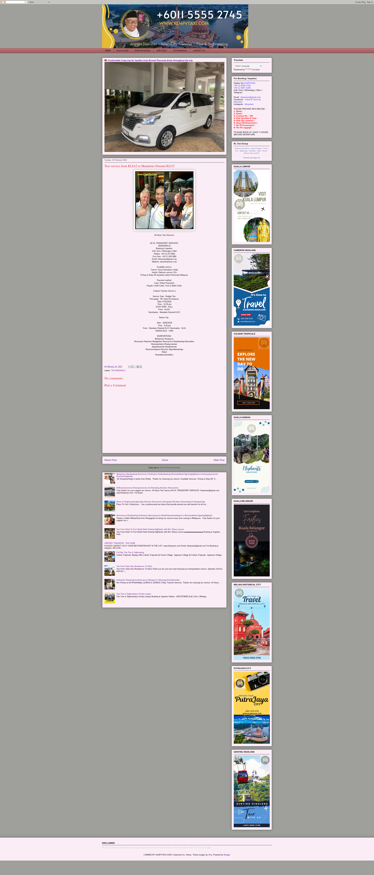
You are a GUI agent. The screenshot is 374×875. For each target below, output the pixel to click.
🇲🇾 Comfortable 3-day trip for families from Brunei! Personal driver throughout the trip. (148, 60)
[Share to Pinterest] (140, 366)
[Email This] (129, 366)
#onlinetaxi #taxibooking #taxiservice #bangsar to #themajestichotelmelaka (148, 580)
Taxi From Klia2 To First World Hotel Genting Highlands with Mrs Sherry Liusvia (150, 529)
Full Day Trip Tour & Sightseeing (130, 552)
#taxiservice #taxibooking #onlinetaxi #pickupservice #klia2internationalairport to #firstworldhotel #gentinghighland (164, 515)
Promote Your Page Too (251, 158)
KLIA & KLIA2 (122, 51)
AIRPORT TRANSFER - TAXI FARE (119, 543)
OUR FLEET (161, 51)
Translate (255, 69)
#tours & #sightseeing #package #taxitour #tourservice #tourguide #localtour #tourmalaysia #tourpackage (160, 502)
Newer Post (110, 460)
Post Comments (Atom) (170, 468)
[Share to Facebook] (137, 366)
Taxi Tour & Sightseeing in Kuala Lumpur (133, 594)
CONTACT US (199, 51)
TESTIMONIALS (180, 51)
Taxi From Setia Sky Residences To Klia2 (134, 566)
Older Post (218, 460)
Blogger (227, 855)
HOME (108, 51)
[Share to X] (135, 366)
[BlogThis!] (132, 366)
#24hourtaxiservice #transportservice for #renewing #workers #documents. (147, 488)
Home (165, 460)
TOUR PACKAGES (142, 51)
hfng (210, 855)
